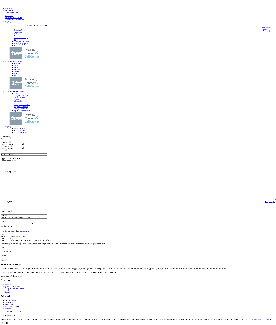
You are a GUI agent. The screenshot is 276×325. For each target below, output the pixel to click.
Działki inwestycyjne (21, 95)
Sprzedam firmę (19, 30)
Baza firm (8, 292)
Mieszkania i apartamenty (18, 102)
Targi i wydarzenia (20, 132)
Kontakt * (7, 202)
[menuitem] (44, 25)
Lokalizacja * (5, 146)
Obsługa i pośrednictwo (22, 105)
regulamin (25, 231)
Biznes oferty (9, 16)
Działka (16, 65)
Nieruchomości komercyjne (14, 20)
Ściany (16, 73)
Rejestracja (9, 10)
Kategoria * (5, 142)
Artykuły (8, 22)
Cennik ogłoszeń (11, 300)
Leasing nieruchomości (22, 109)
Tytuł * (5, 138)
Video (16, 216)
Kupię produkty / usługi (22, 42)
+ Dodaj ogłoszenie (11, 12)
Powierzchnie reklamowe (13, 18)
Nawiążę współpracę (21, 44)
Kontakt (8, 308)
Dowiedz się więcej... (265, 319)
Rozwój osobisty (19, 130)
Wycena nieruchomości (22, 111)
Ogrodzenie (18, 71)
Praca (16, 45)
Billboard (17, 63)
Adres (3, 150)
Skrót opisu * (7, 161)
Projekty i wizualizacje (21, 107)
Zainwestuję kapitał (20, 36)
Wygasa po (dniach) (8, 159)
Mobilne (17, 69)
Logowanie (9, 8)
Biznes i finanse (19, 129)
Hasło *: (4, 256)
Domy (16, 93)
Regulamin (9, 304)
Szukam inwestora (20, 34)
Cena (3, 222)
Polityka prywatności (12, 306)
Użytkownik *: (6, 251)
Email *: (4, 247)
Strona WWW (6, 211)
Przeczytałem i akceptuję (13, 231)
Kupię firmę (18, 32)
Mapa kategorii (10, 302)
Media (16, 67)
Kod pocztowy (6, 154)
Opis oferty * (7, 172)
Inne (15, 75)
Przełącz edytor (270, 202)
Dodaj (3, 260)
